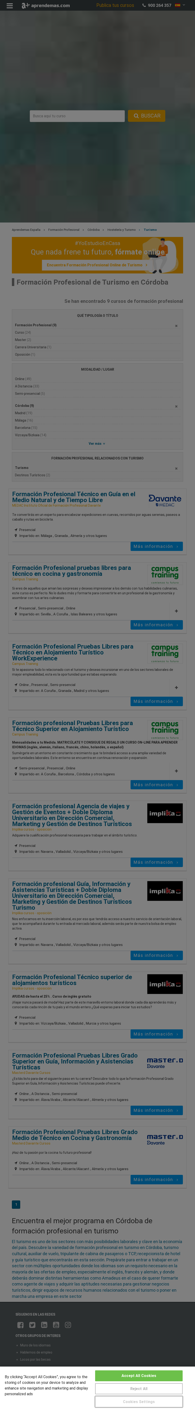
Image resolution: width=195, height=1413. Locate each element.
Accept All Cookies (139, 1375)
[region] (97, 1390)
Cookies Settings (139, 1401)
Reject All (139, 1388)
